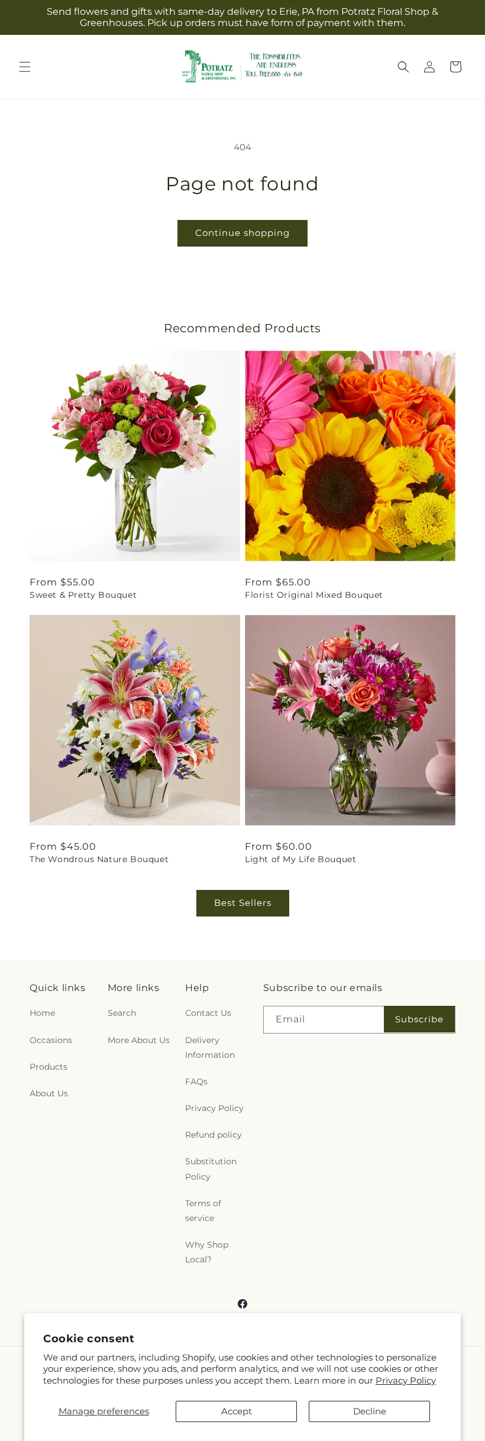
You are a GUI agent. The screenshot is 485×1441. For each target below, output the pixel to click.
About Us (49, 1093)
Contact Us (208, 1013)
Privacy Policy (406, 1380)
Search (122, 1013)
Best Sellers (242, 902)
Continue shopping (242, 232)
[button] (25, 67)
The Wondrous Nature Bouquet (99, 859)
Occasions (51, 1040)
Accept (236, 1411)
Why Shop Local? (206, 1252)
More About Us (139, 1040)
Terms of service (203, 1210)
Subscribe (419, 1019)
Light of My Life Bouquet (300, 859)
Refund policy (213, 1134)
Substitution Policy (211, 1168)
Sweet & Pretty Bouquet (83, 595)
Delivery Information (210, 1047)
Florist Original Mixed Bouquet (314, 595)
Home (42, 1013)
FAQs (196, 1081)
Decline (369, 1411)
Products (48, 1066)
